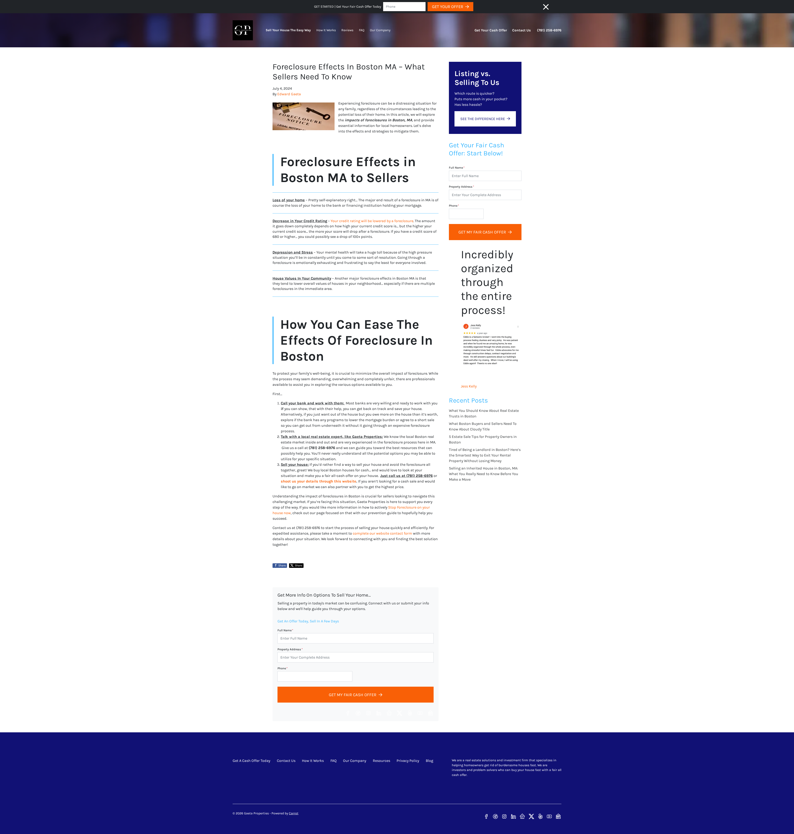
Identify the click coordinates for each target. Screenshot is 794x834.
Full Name (285, 630)
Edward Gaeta (289, 94)
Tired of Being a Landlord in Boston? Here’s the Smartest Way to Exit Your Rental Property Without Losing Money (485, 455)
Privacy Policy (408, 760)
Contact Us (521, 30)
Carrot (293, 813)
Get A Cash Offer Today (251, 760)
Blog (429, 760)
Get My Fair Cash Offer (352, 694)
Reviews (347, 30)
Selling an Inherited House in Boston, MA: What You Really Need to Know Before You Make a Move (483, 474)
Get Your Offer (447, 6)
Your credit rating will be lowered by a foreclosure (372, 221)
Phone (282, 668)
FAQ (361, 30)
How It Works (326, 30)
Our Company (380, 30)
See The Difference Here (482, 119)
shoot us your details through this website (318, 481)
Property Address (290, 649)
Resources (381, 760)
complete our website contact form (382, 533)
